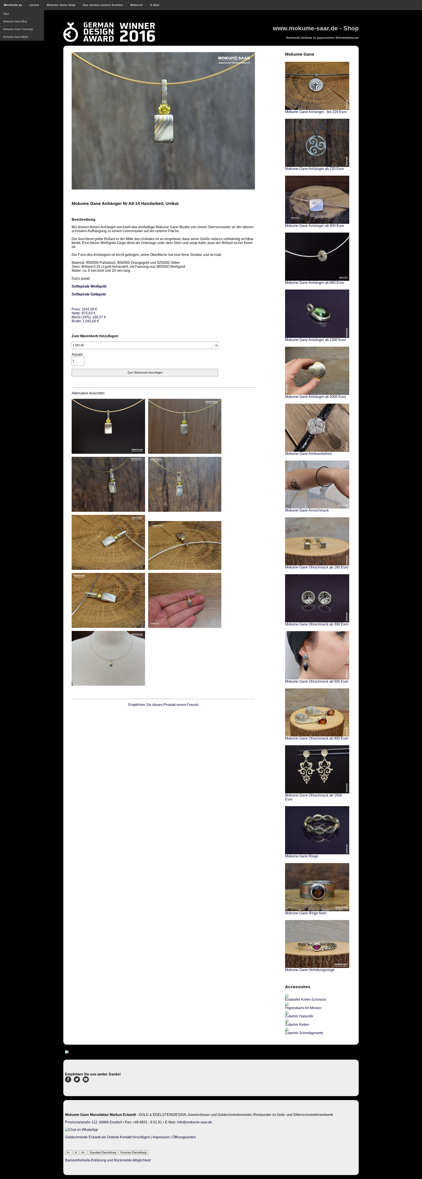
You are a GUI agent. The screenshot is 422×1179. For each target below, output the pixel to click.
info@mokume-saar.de (194, 1122)
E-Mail (154, 5)
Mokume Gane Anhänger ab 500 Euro (314, 226)
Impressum (161, 1137)
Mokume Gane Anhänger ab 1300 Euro (315, 340)
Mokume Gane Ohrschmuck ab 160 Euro (316, 567)
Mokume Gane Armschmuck (307, 510)
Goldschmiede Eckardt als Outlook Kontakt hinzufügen (107, 1137)
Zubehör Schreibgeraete (304, 1033)
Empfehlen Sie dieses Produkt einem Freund (163, 705)
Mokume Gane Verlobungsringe (310, 970)
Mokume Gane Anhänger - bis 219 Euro (316, 112)
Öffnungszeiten (184, 1137)
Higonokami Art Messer (303, 1008)
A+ (83, 1152)
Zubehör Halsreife (299, 1016)
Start (6, 13)
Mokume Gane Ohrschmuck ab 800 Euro (316, 738)
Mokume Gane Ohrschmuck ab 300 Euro (316, 624)
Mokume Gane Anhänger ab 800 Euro (314, 282)
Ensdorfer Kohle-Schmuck (305, 999)
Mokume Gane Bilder (16, 36)
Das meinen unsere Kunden (103, 5)
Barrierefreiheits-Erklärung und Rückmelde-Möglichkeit (108, 1160)
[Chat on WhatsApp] (81, 1130)
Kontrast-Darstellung (133, 1152)
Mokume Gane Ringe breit (305, 913)
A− (69, 1152)
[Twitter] (77, 1081)
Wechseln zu (13, 5)
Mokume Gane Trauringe (18, 29)
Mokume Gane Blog (15, 21)
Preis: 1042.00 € (89, 315)
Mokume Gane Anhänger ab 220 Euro (314, 169)
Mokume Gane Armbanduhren (308, 454)
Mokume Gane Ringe (301, 856)
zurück (34, 5)
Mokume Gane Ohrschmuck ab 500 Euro (316, 681)
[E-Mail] (86, 1081)
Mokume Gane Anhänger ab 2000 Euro (315, 397)
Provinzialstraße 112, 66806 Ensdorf (93, 1122)
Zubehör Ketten (297, 1024)
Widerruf (136, 5)
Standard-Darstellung (102, 1152)
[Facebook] (68, 1081)
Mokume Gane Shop (61, 5)
